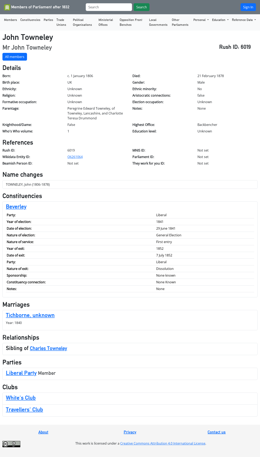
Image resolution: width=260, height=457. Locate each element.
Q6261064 (75, 157)
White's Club (21, 397)
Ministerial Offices (106, 22)
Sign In (248, 7)
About (43, 432)
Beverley (16, 206)
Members (10, 20)
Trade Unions (61, 22)
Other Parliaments (180, 22)
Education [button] (219, 20)
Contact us (217, 432)
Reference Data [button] (243, 20)
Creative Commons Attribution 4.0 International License (162, 443)
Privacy (130, 432)
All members (14, 57)
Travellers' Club (24, 409)
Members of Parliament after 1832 (39, 6)
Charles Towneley (48, 348)
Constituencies (30, 20)
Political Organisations (82, 22)
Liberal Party (21, 373)
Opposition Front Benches (131, 22)
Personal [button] (199, 20)
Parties (48, 20)
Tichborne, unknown (30, 315)
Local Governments (158, 22)
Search (141, 7)
